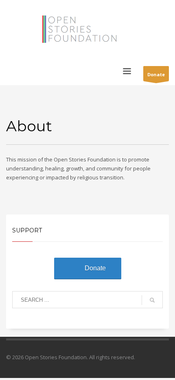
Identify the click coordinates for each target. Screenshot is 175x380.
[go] (152, 300)
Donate (156, 74)
